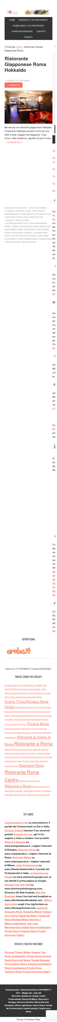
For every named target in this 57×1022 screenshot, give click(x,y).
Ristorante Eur (15, 757)
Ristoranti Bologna (15, 842)
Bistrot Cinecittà (34, 689)
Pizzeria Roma (38, 723)
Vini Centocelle (44, 794)
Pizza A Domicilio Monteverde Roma (24, 715)
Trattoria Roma (32, 794)
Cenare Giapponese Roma (24, 226)
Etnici (28, 210)
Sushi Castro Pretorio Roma (20, 235)
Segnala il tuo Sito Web (17, 884)
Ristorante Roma (31, 765)
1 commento (13, 85)
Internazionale (13, 214)
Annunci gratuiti (30, 1008)
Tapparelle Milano (28, 915)
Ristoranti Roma (27, 849)
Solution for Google (29, 995)
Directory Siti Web (25, 1002)
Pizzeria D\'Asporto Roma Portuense (27, 719)
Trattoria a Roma (19, 794)
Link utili (37, 992)
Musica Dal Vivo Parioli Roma (16, 711)
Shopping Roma (13, 911)
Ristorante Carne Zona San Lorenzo (18, 749)
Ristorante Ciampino (40, 749)
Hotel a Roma (39, 1005)
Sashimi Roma (40, 232)
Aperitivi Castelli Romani (14, 685)
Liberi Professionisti (27, 865)
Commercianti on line (16, 822)
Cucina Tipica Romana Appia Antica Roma (26, 697)
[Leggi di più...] (14, 141)
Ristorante (28, 214)
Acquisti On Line (23, 834)
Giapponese (38, 210)
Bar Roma (24, 689)
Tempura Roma (12, 241)
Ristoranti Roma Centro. (41, 786)
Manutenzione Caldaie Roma (20, 927)
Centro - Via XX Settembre (33, 207)
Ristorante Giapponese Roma (32, 757)
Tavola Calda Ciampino (32, 791)
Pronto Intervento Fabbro (36, 971)
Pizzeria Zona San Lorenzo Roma (29, 732)
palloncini (42, 908)
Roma (19, 217)
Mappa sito (27, 992)
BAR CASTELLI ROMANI (33, 685)
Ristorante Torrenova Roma (29, 781)
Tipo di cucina (22, 220)
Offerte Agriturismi (23, 1005)
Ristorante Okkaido (21, 232)
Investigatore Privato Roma (27, 968)
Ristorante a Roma (33, 743)
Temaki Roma (45, 238)
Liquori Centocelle (44, 707)
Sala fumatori (30, 217)
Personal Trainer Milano (18, 952)
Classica (9, 210)
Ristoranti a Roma (18, 785)
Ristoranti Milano (22, 857)
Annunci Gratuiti (14, 830)
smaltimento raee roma (25, 923)
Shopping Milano (32, 911)
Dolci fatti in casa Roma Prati (26, 707)
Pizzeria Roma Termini (28, 728)
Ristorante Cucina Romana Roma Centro (20, 753)
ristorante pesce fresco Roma (28, 761)
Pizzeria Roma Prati (12, 728)
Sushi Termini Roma (27, 238)
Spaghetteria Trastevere (14, 791)
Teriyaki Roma (28, 241)
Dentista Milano (20, 919)
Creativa (19, 210)
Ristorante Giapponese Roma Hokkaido (25, 64)
